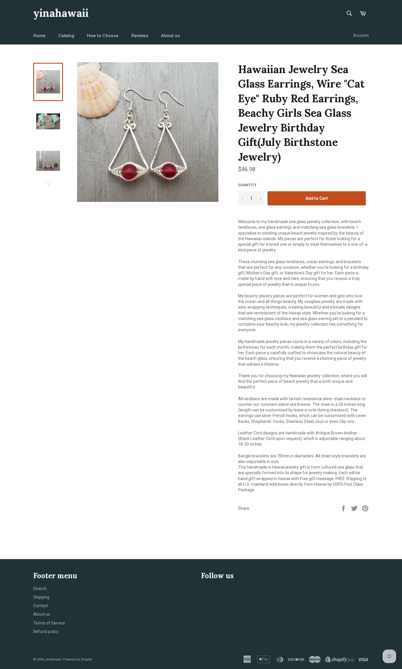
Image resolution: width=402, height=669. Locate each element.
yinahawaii (61, 13)
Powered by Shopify (77, 659)
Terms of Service (49, 623)
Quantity (247, 185)
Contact (40, 605)
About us (170, 35)
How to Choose (103, 35)
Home (39, 35)
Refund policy (46, 631)
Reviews (139, 35)
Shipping (41, 597)
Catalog (66, 35)
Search (39, 588)
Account (361, 35)
